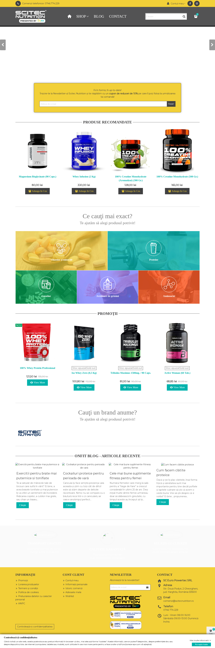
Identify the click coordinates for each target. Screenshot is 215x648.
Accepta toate (201, 644)
